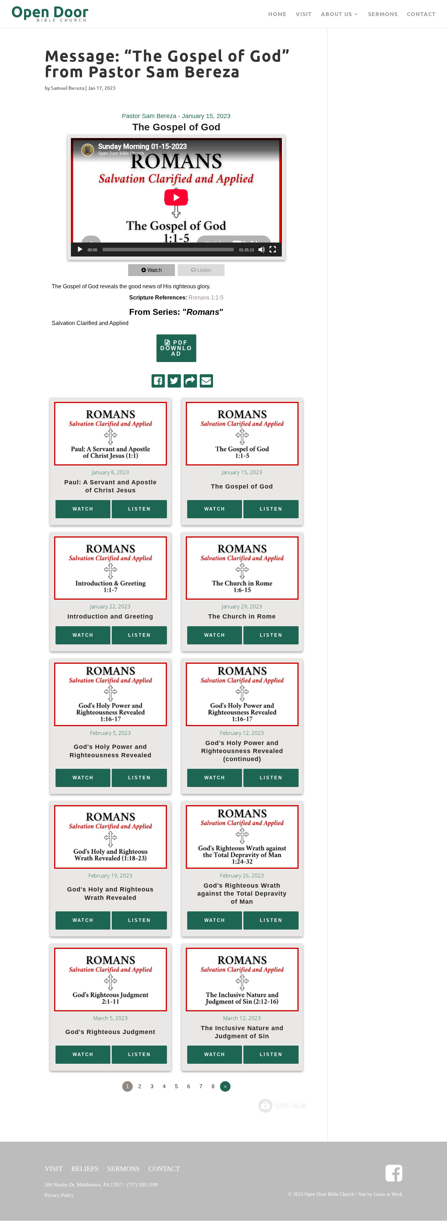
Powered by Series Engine (282, 1106)
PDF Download (176, 348)
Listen (204, 270)
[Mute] (261, 249)
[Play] (79, 249)
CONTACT (164, 1168)
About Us (336, 14)
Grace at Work (388, 1194)
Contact (421, 14)
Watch (154, 270)
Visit (304, 14)
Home (277, 14)
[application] (176, 197)
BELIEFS (84, 1168)
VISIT (54, 1168)
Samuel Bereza (67, 88)
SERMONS (123, 1168)
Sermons (383, 14)
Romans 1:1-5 (206, 298)
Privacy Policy (59, 1195)
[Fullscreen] (272, 249)
